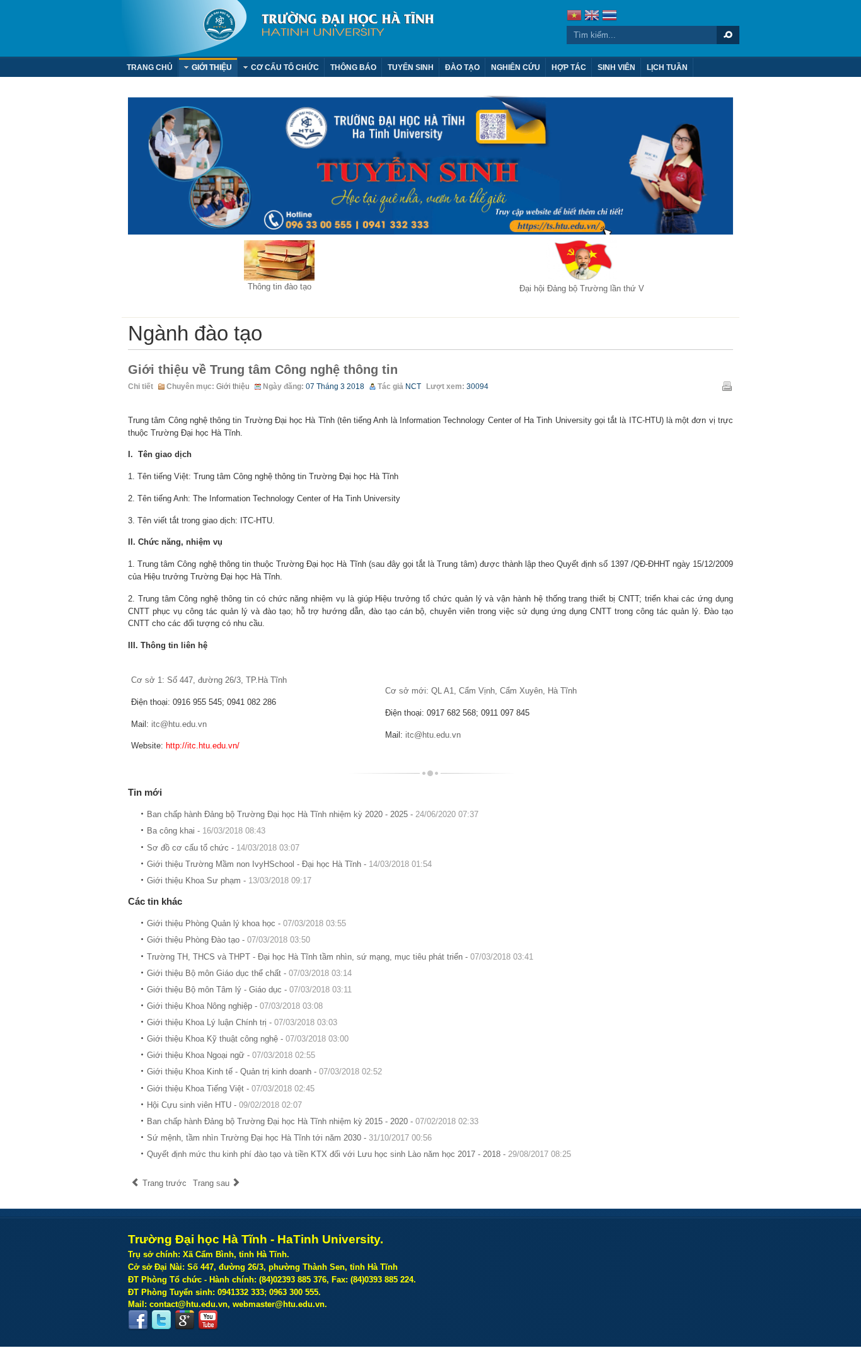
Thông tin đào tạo (279, 286)
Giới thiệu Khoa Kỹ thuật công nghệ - (248, 1038)
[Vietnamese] (574, 17)
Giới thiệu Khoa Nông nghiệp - (235, 1006)
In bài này (727, 386)
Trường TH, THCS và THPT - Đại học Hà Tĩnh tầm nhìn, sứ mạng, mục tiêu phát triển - (340, 957)
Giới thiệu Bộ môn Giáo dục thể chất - (249, 973)
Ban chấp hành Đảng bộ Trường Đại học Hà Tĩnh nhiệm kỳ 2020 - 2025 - (312, 814)
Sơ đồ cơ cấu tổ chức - (223, 847)
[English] (591, 17)
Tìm (728, 35)
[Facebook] (138, 1320)
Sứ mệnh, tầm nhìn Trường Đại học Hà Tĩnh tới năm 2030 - (289, 1137)
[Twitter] (161, 1320)
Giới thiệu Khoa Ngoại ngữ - (231, 1055)
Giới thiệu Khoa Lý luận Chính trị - (242, 1022)
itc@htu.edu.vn (179, 724)
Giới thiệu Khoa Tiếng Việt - (231, 1088)
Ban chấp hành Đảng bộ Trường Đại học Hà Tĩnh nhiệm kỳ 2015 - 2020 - (312, 1121)
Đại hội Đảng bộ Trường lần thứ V (581, 288)
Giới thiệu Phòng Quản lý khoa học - (246, 923)
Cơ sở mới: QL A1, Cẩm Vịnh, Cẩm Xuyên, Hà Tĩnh (481, 690)
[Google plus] (185, 1320)
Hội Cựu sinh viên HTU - (224, 1105)
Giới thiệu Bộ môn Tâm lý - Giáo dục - (249, 989)
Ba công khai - (206, 830)
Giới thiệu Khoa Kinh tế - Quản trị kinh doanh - (264, 1071)
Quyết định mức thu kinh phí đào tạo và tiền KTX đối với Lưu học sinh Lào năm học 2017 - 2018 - (359, 1154)
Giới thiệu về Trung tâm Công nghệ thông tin (263, 369)
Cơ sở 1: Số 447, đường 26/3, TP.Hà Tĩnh (209, 680)
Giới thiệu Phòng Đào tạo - (228, 939)
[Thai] (609, 17)
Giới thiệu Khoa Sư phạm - (229, 880)
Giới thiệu (233, 386)
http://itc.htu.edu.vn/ (203, 745)
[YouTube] (208, 1320)
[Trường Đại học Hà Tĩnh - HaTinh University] (278, 28)
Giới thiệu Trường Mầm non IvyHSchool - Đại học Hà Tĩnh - (289, 864)
